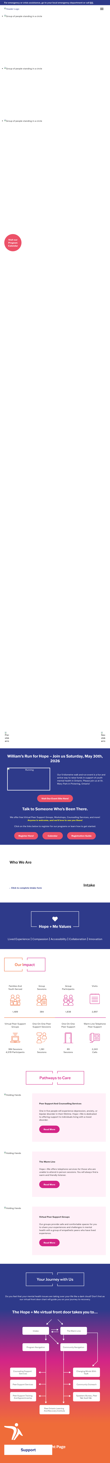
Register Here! (26, 835)
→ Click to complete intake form (25, 887)
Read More (49, 1129)
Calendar (52, 835)
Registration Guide (81, 835)
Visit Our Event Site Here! (55, 798)
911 (91, 2)
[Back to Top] (106, 1458)
